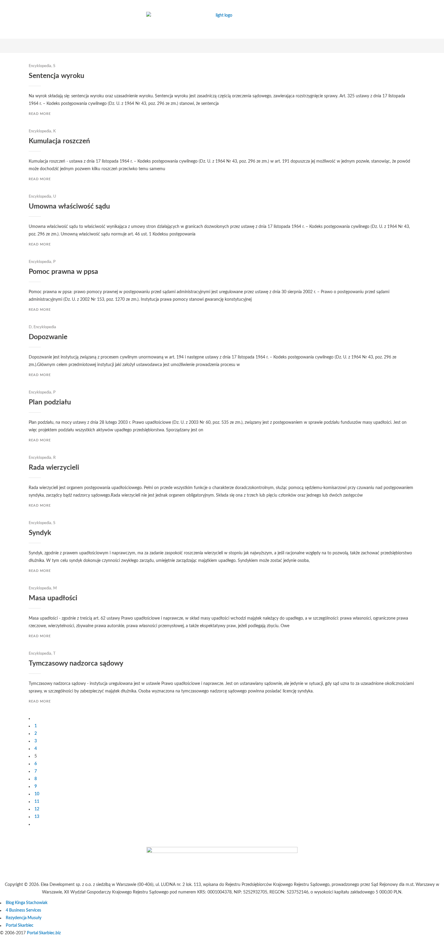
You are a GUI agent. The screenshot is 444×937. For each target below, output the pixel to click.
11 (36, 801)
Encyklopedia (40, 66)
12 (36, 809)
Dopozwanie (48, 336)
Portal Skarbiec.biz (44, 933)
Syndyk (40, 532)
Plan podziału (50, 402)
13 (36, 817)
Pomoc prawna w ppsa (63, 271)
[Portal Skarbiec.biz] (222, 852)
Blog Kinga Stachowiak (26, 903)
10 (36, 794)
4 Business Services (23, 910)
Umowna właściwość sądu (69, 206)
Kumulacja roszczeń (59, 141)
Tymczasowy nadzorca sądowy (76, 663)
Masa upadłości (53, 598)
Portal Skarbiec (20, 925)
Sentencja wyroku (56, 75)
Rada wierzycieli (54, 467)
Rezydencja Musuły (23, 918)
